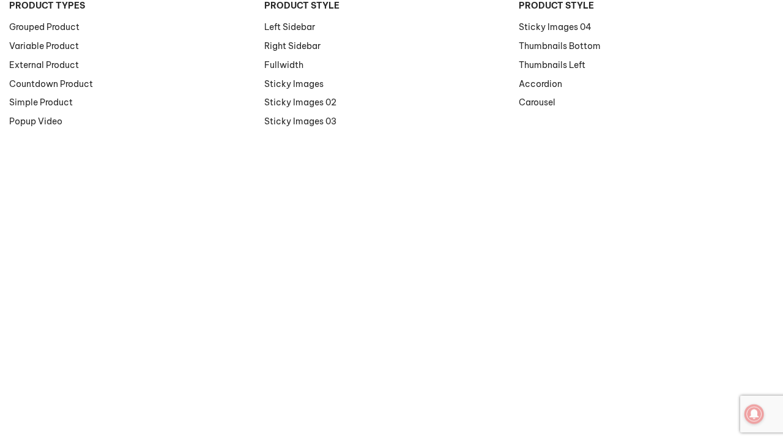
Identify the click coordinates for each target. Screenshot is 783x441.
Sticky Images (294, 83)
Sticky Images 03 (300, 121)
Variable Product (44, 45)
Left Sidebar (289, 26)
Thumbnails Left (552, 64)
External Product (44, 64)
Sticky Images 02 (300, 102)
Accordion (540, 83)
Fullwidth (283, 64)
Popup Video (35, 121)
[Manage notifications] (754, 414)
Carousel (537, 102)
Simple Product (41, 102)
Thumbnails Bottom (560, 45)
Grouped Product (44, 26)
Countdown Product (51, 83)
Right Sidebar (292, 45)
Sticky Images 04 (555, 26)
